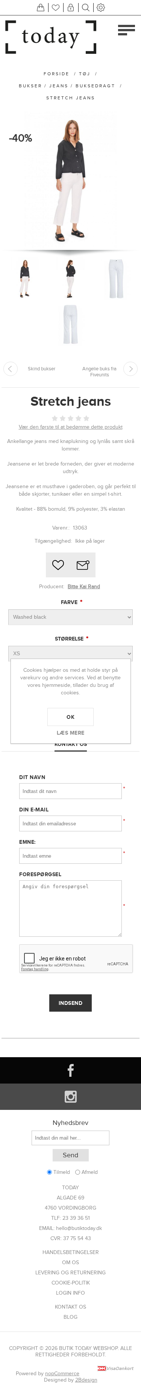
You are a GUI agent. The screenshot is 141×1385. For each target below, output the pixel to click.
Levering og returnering (70, 1272)
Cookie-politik (71, 1283)
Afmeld (90, 1172)
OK (70, 717)
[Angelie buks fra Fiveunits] (130, 369)
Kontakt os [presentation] (71, 744)
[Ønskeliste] (55, 7)
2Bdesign (86, 1380)
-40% (20, 138)
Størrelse (70, 639)
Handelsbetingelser (70, 1252)
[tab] (71, 744)
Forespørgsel (40, 874)
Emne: (27, 842)
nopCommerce (62, 1373)
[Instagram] (70, 1097)
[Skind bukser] (10, 369)
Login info (70, 1293)
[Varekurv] (40, 7)
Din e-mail (34, 810)
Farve (70, 602)
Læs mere (71, 733)
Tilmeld (61, 1172)
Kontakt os (70, 1307)
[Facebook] (70, 1070)
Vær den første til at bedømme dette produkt (71, 427)
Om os (70, 1262)
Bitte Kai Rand (84, 586)
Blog (70, 1317)
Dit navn (32, 777)
